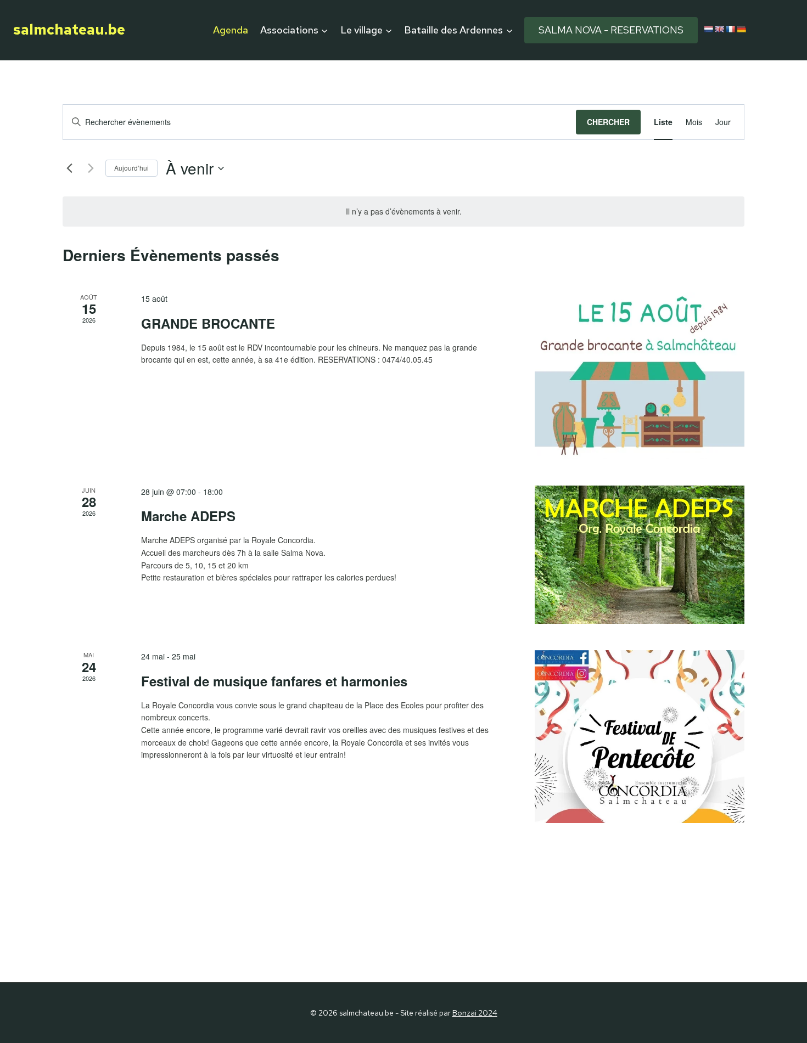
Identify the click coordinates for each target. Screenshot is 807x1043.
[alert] (403, 211)
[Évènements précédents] (69, 168)
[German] (741, 29)
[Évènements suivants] (90, 168)
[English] (719, 29)
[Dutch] (708, 29)
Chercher (608, 121)
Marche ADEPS (188, 515)
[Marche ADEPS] (639, 555)
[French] (730, 29)
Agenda (230, 30)
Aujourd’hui (131, 167)
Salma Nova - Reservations (611, 30)
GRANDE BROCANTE (208, 323)
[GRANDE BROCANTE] (639, 375)
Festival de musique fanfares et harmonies (274, 681)
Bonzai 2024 (474, 1013)
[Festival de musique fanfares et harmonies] (639, 736)
